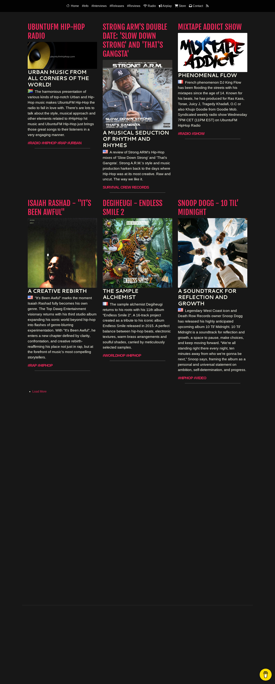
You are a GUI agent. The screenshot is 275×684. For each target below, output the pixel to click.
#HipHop (49, 143)
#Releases (117, 5)
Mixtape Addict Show (210, 27)
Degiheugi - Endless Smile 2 (132, 208)
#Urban (74, 143)
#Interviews (99, 5)
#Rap (61, 143)
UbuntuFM (148, 670)
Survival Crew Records (126, 187)
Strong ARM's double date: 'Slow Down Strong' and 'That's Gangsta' (135, 40)
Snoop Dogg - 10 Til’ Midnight (208, 208)
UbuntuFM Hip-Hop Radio (56, 31)
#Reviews (133, 5)
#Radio (34, 143)
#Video (200, 378)
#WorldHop (114, 355)
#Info (85, 5)
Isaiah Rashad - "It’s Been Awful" (59, 208)
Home (75, 5)
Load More (39, 391)
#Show (198, 134)
